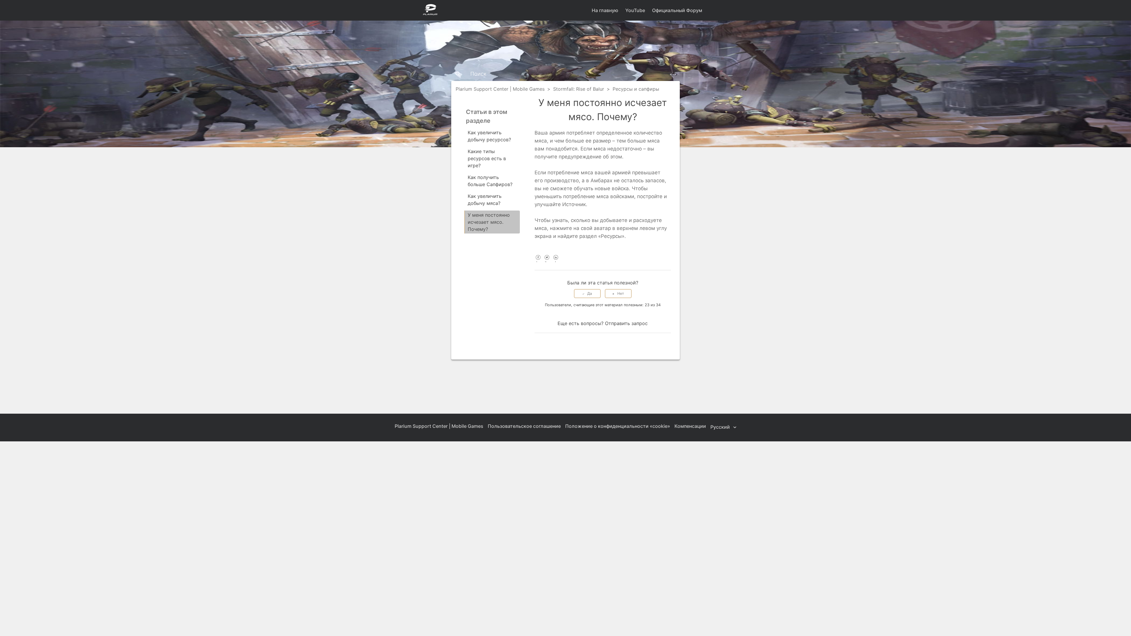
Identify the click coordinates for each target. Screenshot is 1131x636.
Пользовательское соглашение (524, 426)
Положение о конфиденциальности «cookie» (617, 426)
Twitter (547, 261)
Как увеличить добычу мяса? (485, 199)
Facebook (538, 261)
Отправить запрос (626, 323)
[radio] (587, 293)
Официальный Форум (677, 10)
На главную (605, 10)
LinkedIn (556, 261)
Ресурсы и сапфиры (636, 89)
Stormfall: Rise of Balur (578, 89)
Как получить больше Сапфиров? (490, 180)
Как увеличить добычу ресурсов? (489, 136)
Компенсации (690, 426)
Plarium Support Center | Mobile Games (500, 89)
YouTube (635, 10)
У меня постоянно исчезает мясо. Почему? (489, 222)
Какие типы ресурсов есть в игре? (487, 158)
